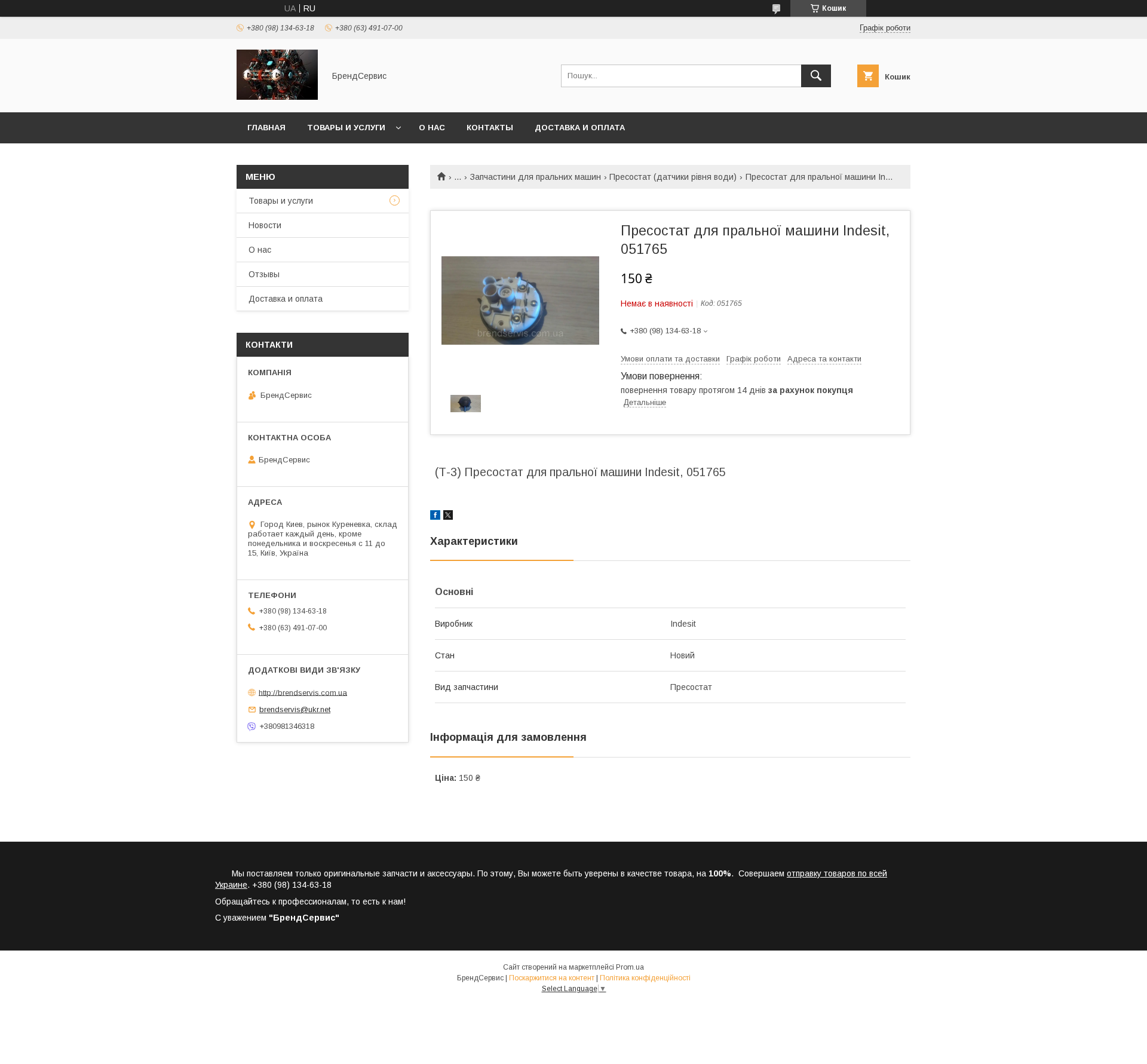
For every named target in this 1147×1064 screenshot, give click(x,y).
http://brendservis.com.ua (303, 692)
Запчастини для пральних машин (535, 177)
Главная (266, 127)
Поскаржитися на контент (551, 978)
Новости (265, 225)
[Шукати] (816, 76)
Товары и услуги (346, 127)
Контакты (490, 127)
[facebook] (435, 517)
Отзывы (264, 274)
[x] (448, 517)
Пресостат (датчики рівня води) (673, 177)
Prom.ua (630, 967)
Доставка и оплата (580, 127)
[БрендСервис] (277, 97)
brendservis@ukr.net (294, 709)
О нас (432, 127)
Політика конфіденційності (645, 978)
